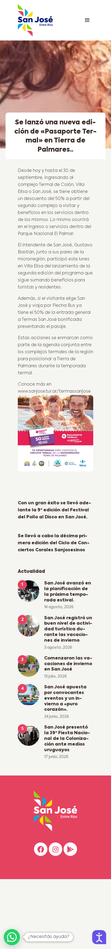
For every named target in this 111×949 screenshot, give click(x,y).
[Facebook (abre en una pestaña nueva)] (40, 849)
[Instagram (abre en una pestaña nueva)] (55, 849)
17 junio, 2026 (56, 757)
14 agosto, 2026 (59, 607)
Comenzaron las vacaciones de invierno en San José (68, 664)
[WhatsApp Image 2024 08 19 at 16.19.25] (55, 435)
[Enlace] (87, 20)
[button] (12, 937)
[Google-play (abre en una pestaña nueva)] (70, 849)
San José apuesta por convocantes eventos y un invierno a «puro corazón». (65, 698)
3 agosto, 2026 (58, 647)
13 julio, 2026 (55, 676)
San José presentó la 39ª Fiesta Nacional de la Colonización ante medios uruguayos (67, 738)
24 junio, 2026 (56, 717)
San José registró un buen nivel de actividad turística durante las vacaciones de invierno (68, 629)
